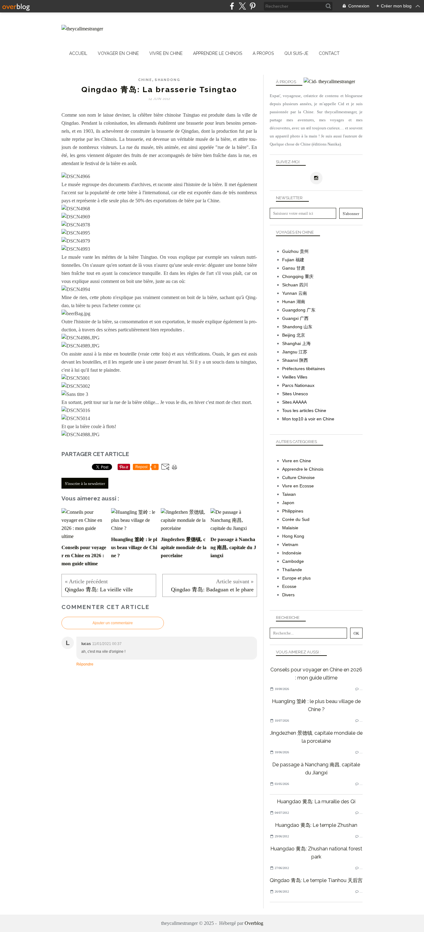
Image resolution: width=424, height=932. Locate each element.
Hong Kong (293, 536)
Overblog (254, 923)
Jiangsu (289, 351)
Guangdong (293, 309)
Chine (145, 80)
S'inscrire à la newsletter (85, 483)
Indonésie (291, 552)
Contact (329, 53)
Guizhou (290, 251)
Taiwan (289, 494)
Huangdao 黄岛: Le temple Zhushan (316, 825)
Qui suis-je (296, 53)
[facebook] (232, 6)
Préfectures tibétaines (303, 368)
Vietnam (290, 544)
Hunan (288, 301)
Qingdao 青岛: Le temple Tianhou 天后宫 (316, 880)
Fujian (288, 259)
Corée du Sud (295, 519)
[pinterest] (252, 6)
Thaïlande (292, 569)
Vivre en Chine (166, 53)
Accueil (78, 53)
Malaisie (290, 527)
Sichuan (290, 284)
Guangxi (290, 318)
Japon (288, 502)
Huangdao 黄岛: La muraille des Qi (316, 801)
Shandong (167, 80)
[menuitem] (78, 53)
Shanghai (291, 343)
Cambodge (293, 561)
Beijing (288, 335)
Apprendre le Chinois (217, 53)
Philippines (292, 511)
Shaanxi (290, 360)
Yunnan (289, 293)
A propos (263, 53)
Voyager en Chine (118, 53)
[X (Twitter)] (242, 6)
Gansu (288, 268)
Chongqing (293, 276)
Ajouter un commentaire (112, 623)
